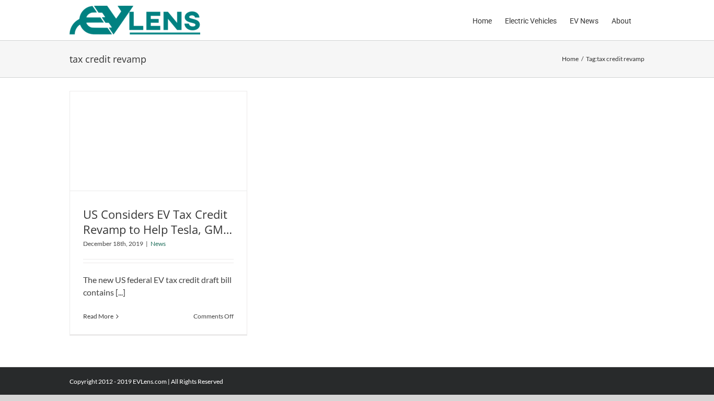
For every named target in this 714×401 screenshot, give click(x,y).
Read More (98, 316)
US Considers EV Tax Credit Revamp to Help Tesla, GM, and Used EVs (155, 229)
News (158, 243)
